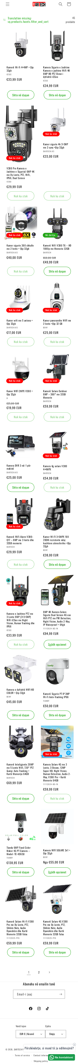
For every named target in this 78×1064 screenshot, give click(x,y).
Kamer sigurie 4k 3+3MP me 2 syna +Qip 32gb (55, 146)
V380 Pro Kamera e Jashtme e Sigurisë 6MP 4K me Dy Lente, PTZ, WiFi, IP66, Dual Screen (21, 173)
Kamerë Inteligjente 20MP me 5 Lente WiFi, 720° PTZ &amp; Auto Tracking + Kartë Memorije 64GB (20, 769)
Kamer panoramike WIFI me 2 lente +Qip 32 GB (57, 322)
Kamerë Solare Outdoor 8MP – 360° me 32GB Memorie (55, 394)
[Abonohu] (60, 994)
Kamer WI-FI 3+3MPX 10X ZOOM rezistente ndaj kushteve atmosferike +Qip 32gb (57, 541)
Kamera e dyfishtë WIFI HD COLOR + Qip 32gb (20, 691)
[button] (7, 4)
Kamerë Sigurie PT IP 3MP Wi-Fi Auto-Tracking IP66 (56, 695)
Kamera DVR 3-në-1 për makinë (19, 467)
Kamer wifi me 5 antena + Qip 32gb (20, 322)
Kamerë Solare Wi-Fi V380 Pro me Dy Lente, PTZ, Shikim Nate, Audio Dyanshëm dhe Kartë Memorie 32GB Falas (20, 928)
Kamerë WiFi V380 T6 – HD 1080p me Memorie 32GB (57, 247)
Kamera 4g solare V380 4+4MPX (55, 467)
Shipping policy (41, 1060)
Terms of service (22, 1055)
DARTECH (18, 1049)
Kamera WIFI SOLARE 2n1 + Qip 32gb (56, 852)
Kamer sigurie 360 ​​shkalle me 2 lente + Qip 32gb (20, 247)
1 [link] (29, 972)
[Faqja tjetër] (49, 972)
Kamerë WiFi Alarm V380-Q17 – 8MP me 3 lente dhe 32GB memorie (20, 540)
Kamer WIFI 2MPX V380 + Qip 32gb (20, 392)
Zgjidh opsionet (57, 644)
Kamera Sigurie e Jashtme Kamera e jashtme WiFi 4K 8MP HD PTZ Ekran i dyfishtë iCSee (56, 72)
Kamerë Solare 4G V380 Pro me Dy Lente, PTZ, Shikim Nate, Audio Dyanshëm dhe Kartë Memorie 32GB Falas (55, 928)
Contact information (43, 1055)
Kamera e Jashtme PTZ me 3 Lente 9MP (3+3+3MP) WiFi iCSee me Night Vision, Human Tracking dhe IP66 (21, 620)
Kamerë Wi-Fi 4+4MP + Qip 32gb (20, 69)
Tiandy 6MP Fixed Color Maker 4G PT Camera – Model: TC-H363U (19, 850)
